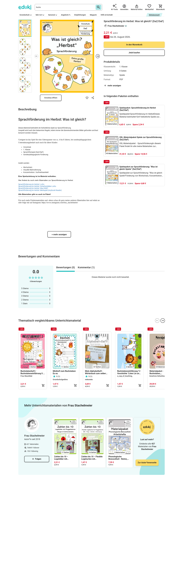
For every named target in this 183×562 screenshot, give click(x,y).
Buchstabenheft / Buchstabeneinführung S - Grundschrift (32, 372)
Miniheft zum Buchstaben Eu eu (64, 372)
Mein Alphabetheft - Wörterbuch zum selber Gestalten (95, 372)
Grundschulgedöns (60, 379)
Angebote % (65, 15)
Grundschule (25, 15)
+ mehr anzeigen (59, 234)
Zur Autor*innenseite (147, 462)
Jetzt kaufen (134, 52)
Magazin (93, 15)
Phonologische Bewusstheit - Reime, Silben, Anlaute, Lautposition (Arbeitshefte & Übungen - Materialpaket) (119, 457)
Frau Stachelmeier (116, 26)
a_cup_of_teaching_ (125, 376)
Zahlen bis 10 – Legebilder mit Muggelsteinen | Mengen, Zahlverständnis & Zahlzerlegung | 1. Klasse (62, 457)
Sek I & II (39, 15)
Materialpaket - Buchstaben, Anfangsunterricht (158, 372)
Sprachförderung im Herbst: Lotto (31, 184)
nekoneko (89, 379)
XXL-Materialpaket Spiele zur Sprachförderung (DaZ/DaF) (140, 138)
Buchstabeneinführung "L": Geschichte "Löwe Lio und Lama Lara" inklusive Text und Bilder (129, 372)
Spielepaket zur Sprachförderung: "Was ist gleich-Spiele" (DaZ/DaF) (138, 168)
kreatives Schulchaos (158, 376)
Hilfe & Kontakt (107, 15)
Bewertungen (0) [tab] (65, 267)
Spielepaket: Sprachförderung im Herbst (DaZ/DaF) (137, 109)
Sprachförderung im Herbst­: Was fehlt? (33, 188)
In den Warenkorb (134, 44)
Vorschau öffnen (50, 98)
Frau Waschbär (26, 376)
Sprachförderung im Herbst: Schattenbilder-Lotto (37, 186)
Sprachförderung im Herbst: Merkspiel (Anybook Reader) (40, 190)
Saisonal (51, 15)
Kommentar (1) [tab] (86, 267)
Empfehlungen (80, 15)
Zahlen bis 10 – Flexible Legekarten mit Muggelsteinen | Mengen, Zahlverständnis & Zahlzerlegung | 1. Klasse (92, 457)
